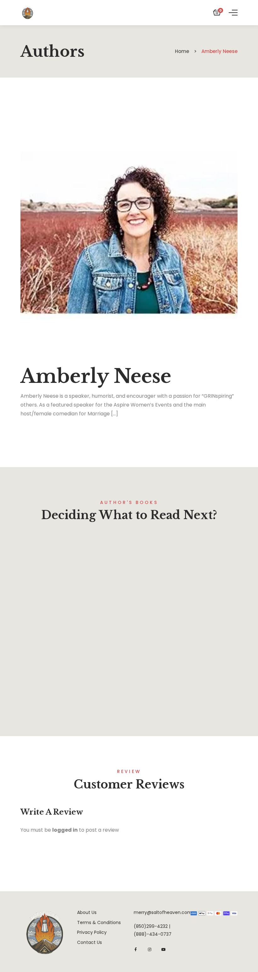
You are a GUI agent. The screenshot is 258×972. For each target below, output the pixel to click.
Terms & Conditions (99, 922)
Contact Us (89, 942)
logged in (65, 830)
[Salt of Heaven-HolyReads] (27, 13)
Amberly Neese (75, 701)
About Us (87, 912)
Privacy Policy (92, 932)
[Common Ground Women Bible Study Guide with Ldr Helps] (72, 602)
